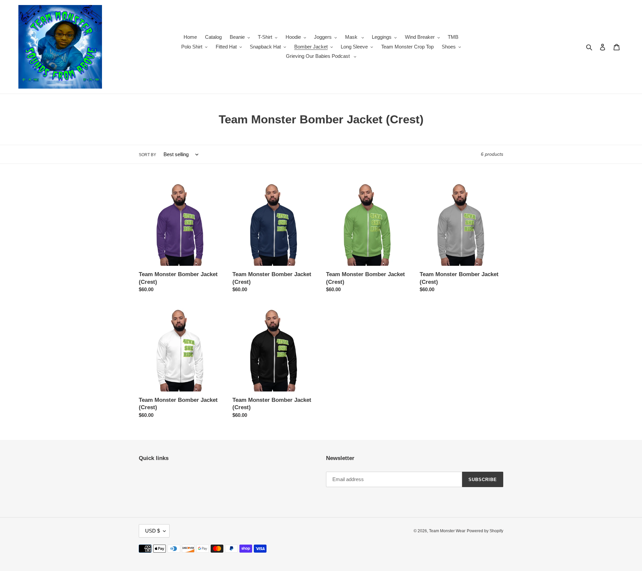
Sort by (147, 154)
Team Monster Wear (447, 531)
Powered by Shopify (485, 531)
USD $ (152, 531)
